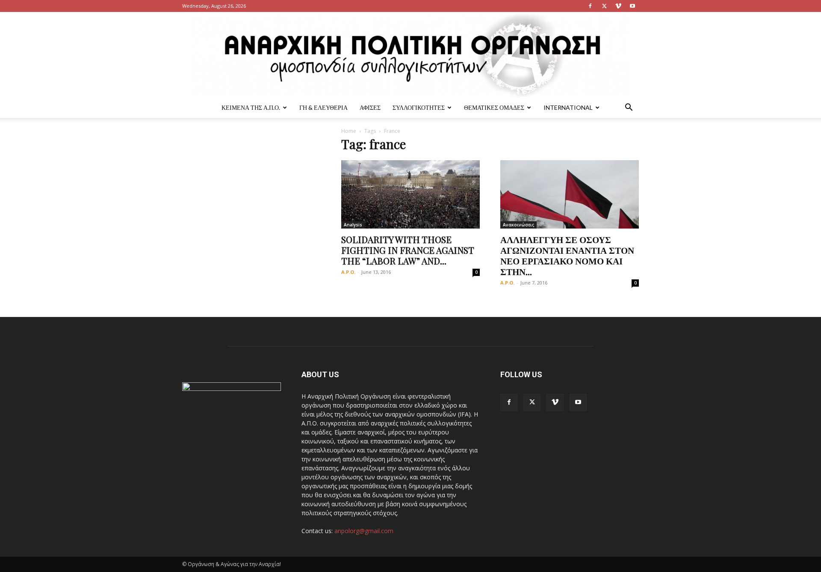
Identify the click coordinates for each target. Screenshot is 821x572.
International (568, 107)
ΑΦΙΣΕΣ (370, 107)
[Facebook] (590, 6)
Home (348, 131)
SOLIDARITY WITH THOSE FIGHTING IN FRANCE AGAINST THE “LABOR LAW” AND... (407, 250)
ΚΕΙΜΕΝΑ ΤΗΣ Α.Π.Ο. (250, 107)
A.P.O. (348, 272)
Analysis (353, 225)
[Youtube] (632, 6)
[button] (628, 108)
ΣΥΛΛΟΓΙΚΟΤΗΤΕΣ (419, 107)
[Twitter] (604, 6)
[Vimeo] (618, 6)
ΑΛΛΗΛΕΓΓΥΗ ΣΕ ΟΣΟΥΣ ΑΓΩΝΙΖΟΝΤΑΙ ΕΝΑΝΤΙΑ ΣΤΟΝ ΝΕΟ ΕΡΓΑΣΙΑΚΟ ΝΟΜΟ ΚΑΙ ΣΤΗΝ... (567, 255)
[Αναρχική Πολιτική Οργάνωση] (410, 54)
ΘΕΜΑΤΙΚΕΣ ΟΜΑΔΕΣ (494, 107)
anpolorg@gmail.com (363, 531)
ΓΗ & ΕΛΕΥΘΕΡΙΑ (323, 107)
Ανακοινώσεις (518, 225)
